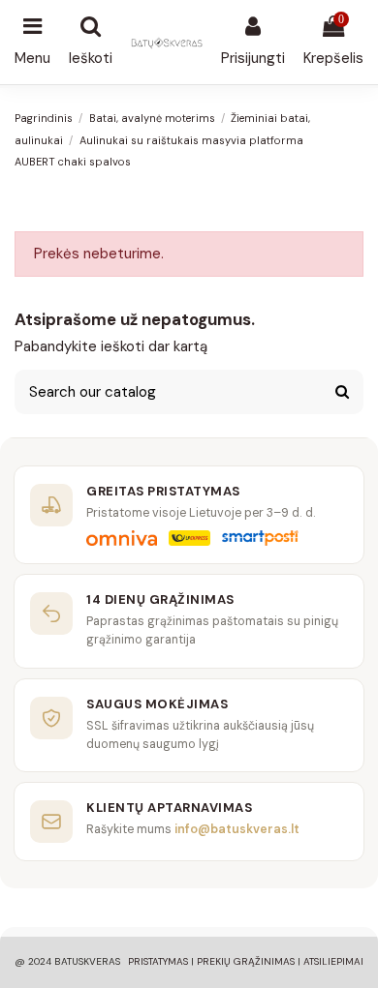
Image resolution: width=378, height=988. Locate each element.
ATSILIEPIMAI (333, 961)
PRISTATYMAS (158, 961)
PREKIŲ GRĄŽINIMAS (246, 961)
